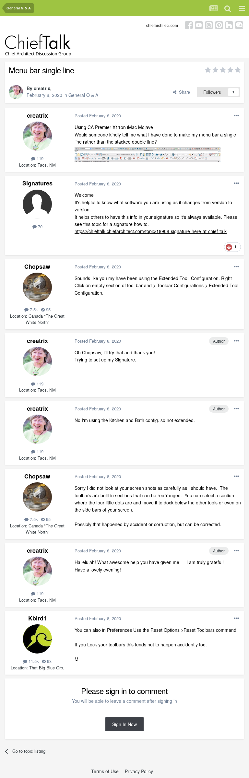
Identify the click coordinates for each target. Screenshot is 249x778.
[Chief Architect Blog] (239, 24)
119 (39, 158)
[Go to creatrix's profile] (16, 92)
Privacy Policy (139, 771)
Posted (98, 115)
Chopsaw (37, 266)
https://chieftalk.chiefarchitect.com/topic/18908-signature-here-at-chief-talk (151, 231)
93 (49, 661)
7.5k (33, 309)
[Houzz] (229, 24)
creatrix (42, 88)
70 (39, 226)
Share (183, 92)
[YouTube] (199, 24)
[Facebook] (189, 24)
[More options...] (236, 116)
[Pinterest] (219, 24)
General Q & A (83, 95)
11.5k (33, 661)
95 (48, 309)
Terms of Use (105, 771)
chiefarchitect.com (162, 25)
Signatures (37, 183)
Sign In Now (124, 724)
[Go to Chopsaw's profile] (37, 287)
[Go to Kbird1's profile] (37, 639)
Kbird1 (37, 618)
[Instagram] (209, 24)
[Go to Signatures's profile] (37, 204)
